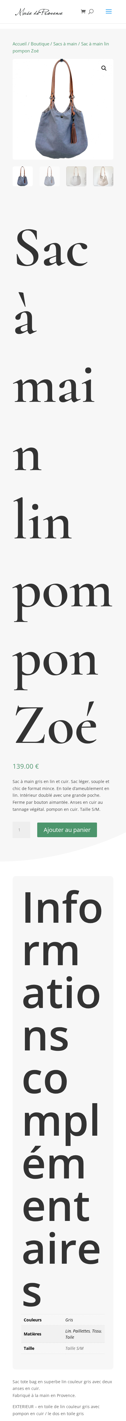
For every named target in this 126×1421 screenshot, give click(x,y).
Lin (68, 1331)
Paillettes (81, 1331)
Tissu (96, 1331)
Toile (69, 1337)
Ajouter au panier (67, 830)
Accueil (20, 44)
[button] (104, 68)
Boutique (40, 44)
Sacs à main (65, 44)
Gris (69, 1320)
